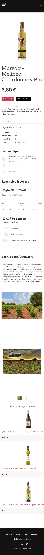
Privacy (9, 534)
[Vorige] (5, 365)
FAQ (25, 534)
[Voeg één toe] (12, 99)
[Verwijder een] (3, 99)
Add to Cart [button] (23, 98)
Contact (34, 534)
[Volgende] (38, 365)
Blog (18, 534)
